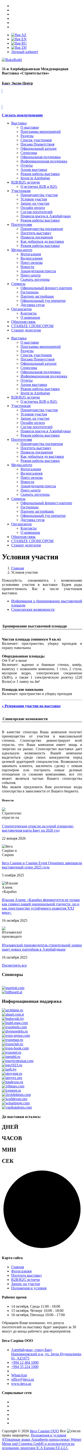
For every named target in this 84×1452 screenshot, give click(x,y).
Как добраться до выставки (42, 241)
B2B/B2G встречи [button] (25, 397)
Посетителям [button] (21, 440)
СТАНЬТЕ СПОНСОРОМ (32, 541)
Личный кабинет (24, 52)
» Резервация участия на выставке (31, 706)
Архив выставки (34, 170)
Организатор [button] (21, 524)
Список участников (36, 140)
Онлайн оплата (33, 208)
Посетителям (21, 225)
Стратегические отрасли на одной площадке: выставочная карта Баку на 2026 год (38, 828)
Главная (17, 1267)
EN (24, 39)
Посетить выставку (36, 233)
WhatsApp (19, 1375)
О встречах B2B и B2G (39, 186)
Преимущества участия (39, 195)
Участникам (21, 191)
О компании (30, 317)
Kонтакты (29, 313)
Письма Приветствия (37, 144)
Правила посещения (37, 237)
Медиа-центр (21, 250)
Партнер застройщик (37, 296)
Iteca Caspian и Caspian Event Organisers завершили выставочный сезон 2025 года (42, 865)
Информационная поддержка (44, 161)
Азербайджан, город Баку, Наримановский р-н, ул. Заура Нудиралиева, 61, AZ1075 (46, 1354)
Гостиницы (29, 292)
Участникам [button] (21, 406)
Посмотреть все (14, 965)
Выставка (19, 123)
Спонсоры (29, 153)
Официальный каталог (39, 148)
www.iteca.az (21, 1384)
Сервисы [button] (18, 499)
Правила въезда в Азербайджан (46, 216)
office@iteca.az (22, 1379)
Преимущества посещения (42, 229)
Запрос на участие (35, 203)
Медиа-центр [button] (21, 465)
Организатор (21, 309)
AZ (23, 35)
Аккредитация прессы (38, 271)
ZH (24, 48)
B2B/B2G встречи (25, 182)
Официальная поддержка (41, 157)
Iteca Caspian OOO (44, 1431)
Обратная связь (23, 322)
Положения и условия (28, 1288)
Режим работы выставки (40, 174)
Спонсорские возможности (33, 609)
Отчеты (27, 165)
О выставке (30, 127)
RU (24, 43)
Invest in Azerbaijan (35, 178)
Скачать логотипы (35, 279)
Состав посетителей (36, 212)
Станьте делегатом (26, 545)
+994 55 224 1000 (24, 1367)
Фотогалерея (31, 254)
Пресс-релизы (32, 263)
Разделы (27, 136)
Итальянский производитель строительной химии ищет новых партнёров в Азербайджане (42, 947)
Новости (27, 267)
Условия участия (34, 199)
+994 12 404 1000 (24, 1362)
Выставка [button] (19, 338)
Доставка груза (33, 305)
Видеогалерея (31, 258)
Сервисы (18, 284)
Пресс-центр (31, 275)
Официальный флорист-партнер (46, 288)
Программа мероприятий (41, 132)
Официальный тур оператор (43, 301)
